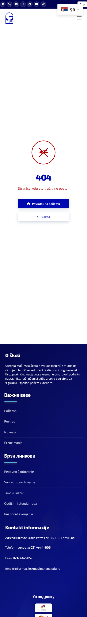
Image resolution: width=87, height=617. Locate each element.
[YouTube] (36, 4)
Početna (10, 411)
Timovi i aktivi (14, 493)
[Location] (2, 4)
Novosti (10, 432)
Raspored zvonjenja (18, 514)
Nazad (45, 217)
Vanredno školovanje (19, 482)
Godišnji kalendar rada (20, 503)
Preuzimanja (13, 442)
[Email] (16, 4)
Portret (9, 421)
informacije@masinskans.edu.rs (37, 568)
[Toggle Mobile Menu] (79, 18)
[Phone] (9, 4)
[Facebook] (30, 4)
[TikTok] (43, 4)
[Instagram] (23, 4)
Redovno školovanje (19, 471)
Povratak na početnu (46, 203)
